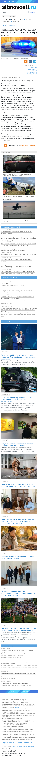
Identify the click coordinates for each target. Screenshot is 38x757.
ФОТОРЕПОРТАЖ (9, 277)
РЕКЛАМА (25, 691)
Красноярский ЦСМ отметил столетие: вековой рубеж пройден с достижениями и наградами (18, 357)
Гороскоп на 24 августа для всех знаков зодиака (14, 683)
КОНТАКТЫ (13, 691)
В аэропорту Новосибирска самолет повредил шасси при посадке (19, 220)
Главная (3, 25)
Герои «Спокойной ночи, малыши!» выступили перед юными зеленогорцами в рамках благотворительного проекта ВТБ (18, 272)
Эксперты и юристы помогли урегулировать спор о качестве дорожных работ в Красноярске (18, 593)
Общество (6, 21)
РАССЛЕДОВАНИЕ (32, 74)
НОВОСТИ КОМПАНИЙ (12, 227)
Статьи (5, 16)
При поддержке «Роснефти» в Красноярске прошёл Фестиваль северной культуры (18, 629)
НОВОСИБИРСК (32, 69)
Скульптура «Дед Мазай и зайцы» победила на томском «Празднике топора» (17, 651)
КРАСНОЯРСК (12, 1)
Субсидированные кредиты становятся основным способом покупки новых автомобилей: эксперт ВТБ (18, 249)
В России (20, 19)
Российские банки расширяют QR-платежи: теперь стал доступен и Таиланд (16, 232)
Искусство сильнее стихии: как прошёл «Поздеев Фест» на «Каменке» (17, 445)
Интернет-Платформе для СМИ (19, 746)
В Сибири (6, 19)
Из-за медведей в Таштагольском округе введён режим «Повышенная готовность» (17, 662)
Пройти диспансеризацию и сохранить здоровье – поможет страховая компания (18, 485)
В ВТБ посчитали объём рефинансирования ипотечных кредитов (16, 260)
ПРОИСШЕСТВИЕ (32, 72)
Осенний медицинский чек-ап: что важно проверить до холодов (18, 557)
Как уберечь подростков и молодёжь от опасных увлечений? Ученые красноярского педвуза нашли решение (18, 244)
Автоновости (6, 394)
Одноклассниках (27, 146)
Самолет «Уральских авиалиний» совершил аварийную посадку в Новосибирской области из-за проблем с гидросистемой (18, 197)
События (4, 440)
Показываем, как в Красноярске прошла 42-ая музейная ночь (18, 290)
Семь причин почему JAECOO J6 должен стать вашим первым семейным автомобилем (17, 399)
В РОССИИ (34, 67)
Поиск (32, 12)
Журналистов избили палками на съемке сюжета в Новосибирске (15, 282)
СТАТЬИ (6, 321)
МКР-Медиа (12, 16)
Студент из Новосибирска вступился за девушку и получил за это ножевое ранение (17, 174)
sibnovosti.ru (17, 707)
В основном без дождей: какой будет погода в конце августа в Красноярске (18, 674)
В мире (13, 19)
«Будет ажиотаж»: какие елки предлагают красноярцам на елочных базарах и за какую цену (17, 297)
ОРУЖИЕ (34, 70)
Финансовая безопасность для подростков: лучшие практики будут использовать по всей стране (18, 255)
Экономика (15, 21)
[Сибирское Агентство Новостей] (19, 7)
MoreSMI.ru (31, 746)
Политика (28, 19)
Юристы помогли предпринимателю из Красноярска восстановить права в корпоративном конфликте (17, 521)
